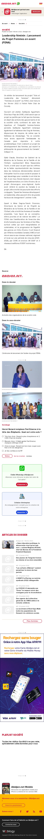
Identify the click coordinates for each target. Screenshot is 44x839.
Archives (29, 456)
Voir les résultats (19, 456)
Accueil (4, 23)
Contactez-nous (10, 824)
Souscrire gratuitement (13, 805)
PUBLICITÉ (21, 19)
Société (22, 23)
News (13, 23)
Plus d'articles (32, 621)
